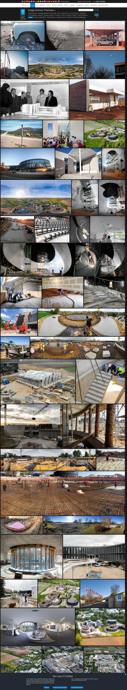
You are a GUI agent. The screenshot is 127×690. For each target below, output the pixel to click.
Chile (58, 13)
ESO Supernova (74, 13)
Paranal (74, 15)
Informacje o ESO (25, 5)
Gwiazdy (69, 17)
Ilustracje (57, 15)
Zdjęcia (32, 5)
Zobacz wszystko (33, 13)
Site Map (89, 1)
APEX (55, 13)
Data (97, 16)
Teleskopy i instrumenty (57, 5)
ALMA (51, 13)
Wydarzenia (72, 5)
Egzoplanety (83, 13)
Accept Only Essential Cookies (60, 687)
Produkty (87, 5)
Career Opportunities (103, 5)
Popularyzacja (79, 5)
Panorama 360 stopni (44, 13)
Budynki (30, 17)
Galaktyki (40, 15)
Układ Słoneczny (51, 17)
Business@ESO (93, 5)
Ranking (96, 15)
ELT (69, 13)
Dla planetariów (33, 15)
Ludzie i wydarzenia (82, 15)
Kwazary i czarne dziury (40, 17)
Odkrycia (66, 5)
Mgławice (68, 15)
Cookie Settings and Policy (77, 687)
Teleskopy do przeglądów (79, 17)
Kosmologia (64, 13)
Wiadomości (42, 5)
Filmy (37, 5)
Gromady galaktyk (48, 15)
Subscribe (80, 1)
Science (97, 1)
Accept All (46, 687)
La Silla (63, 15)
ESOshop (48, 5)
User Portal (102, 1)
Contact (84, 1)
